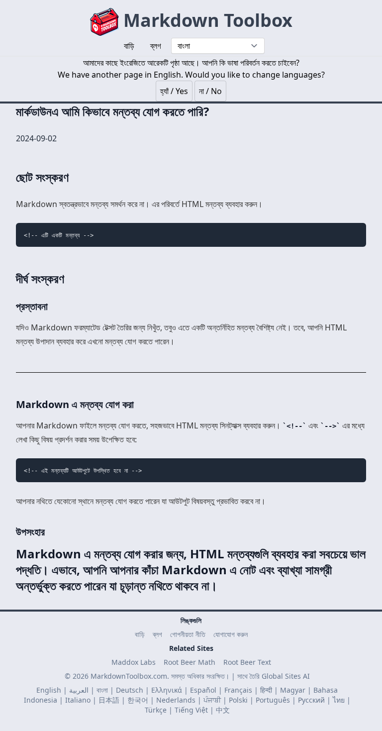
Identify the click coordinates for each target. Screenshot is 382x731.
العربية (79, 690)
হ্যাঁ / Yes (174, 91)
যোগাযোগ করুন (230, 634)
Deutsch (129, 690)
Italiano (78, 700)
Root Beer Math (189, 662)
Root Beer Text (247, 662)
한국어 (137, 700)
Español (203, 690)
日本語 (108, 700)
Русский (311, 700)
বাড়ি (140, 634)
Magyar (292, 690)
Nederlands (175, 700)
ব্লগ (157, 634)
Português (273, 700)
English (48, 690)
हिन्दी (266, 690)
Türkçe (156, 710)
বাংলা (102, 690)
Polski (238, 700)
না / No (210, 91)
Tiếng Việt (191, 710)
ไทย (339, 700)
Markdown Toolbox (205, 20)
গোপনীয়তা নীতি (187, 634)
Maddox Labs (133, 662)
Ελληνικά (166, 690)
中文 (223, 710)
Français (238, 690)
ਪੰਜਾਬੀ (212, 700)
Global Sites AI (286, 676)
